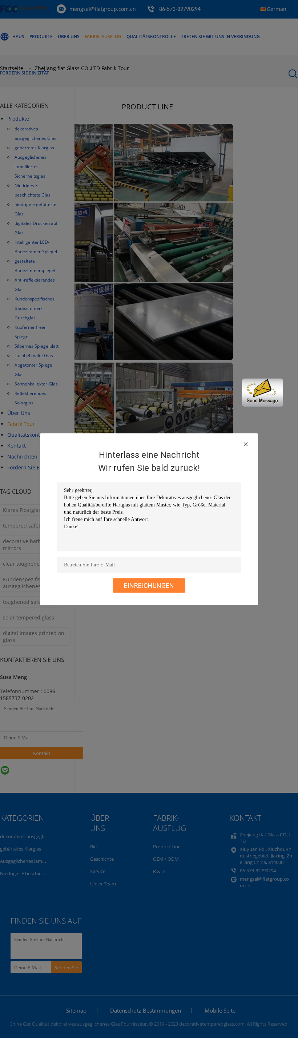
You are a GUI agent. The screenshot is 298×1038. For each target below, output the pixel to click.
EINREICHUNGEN (149, 585)
